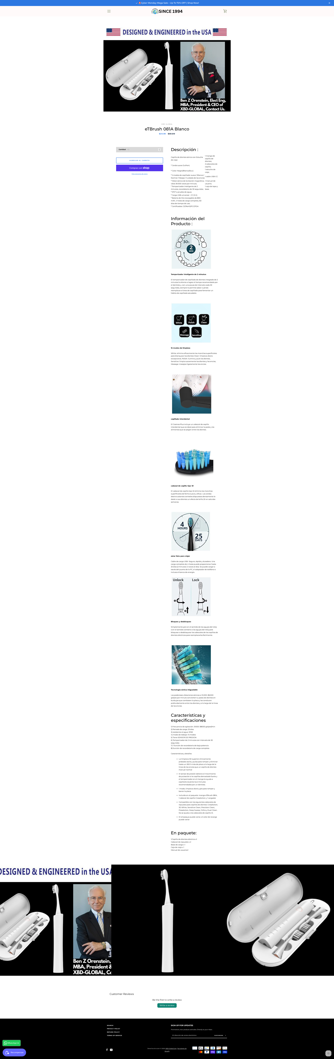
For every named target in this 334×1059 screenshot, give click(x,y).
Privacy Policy (113, 1028)
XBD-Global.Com (171, 1048)
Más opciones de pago (140, 174)
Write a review (167, 1005)
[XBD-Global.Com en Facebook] (107, 1050)
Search (110, 1025)
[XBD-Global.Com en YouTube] (111, 1050)
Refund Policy (113, 1032)
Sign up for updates (182, 1025)
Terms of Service (114, 1035)
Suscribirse (218, 1035)
